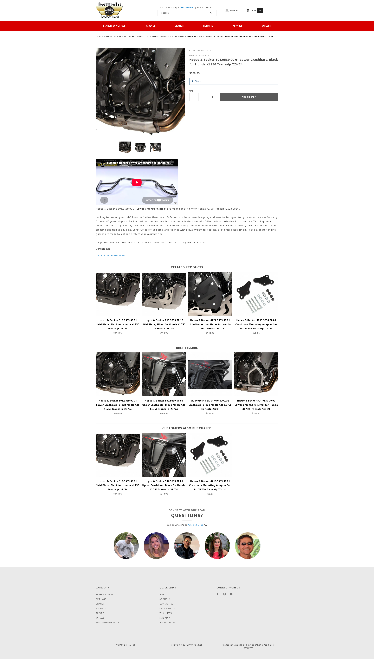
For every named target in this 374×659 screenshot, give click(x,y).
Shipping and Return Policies (187, 645)
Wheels (266, 25)
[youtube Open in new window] (232, 595)
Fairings (150, 25)
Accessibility (167, 622)
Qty (191, 90)
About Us (165, 599)
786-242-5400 (187, 7)
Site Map (165, 617)
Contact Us (166, 603)
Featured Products (107, 622)
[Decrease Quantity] (194, 97)
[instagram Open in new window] (225, 595)
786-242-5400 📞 (197, 524)
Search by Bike (104, 594)
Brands (179, 25)
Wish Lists (166, 613)
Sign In (234, 10)
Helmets (208, 25)
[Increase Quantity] (212, 97)
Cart (255, 10)
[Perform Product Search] (211, 13)
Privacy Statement (125, 645)
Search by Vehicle (114, 25)
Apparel (238, 25)
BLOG (162, 594)
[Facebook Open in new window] (219, 595)
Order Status (168, 608)
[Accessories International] (109, 10)
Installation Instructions (110, 255)
